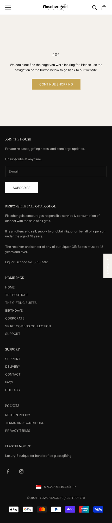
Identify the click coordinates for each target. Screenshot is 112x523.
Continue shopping (56, 84)
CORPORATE (14, 318)
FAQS (9, 382)
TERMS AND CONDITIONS (24, 423)
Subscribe (21, 188)
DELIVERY (12, 366)
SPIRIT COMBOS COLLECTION (28, 326)
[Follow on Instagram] (21, 471)
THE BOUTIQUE (16, 295)
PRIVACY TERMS (17, 431)
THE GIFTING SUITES (21, 303)
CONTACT (13, 374)
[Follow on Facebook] (7, 471)
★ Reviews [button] (108, 266)
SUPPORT (12, 334)
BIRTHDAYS (14, 310)
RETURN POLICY (17, 415)
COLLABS (12, 390)
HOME (10, 287)
